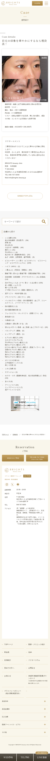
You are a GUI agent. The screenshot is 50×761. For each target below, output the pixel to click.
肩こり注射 (9, 365)
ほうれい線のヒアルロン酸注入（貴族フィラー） (23, 347)
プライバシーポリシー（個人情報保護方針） (12, 692)
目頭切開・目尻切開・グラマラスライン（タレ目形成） (26, 277)
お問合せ (31, 668)
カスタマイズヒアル (12, 340)
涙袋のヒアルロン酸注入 (14, 350)
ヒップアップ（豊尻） (13, 334)
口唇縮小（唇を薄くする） (15, 324)
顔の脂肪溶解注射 (11, 310)
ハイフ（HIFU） (11, 266)
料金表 (6, 652)
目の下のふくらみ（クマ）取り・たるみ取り (21, 283)
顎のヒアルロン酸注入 (13, 357)
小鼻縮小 (8, 320)
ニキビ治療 (9, 369)
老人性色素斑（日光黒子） (15, 240)
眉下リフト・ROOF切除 (14, 293)
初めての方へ (9, 668)
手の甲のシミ (10, 252)
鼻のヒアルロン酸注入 (13, 354)
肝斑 (6, 243)
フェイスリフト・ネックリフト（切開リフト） (22, 313)
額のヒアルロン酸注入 (13, 345)
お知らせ (7, 676)
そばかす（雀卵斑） (12, 247)
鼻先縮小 (8, 317)
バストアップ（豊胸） (13, 331)
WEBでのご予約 (13, 458)
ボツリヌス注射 (11, 360)
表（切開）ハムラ (11, 285)
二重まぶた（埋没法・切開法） (16, 270)
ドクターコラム (34, 660)
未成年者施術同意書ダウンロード (37, 679)
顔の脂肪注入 (10, 306)
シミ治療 (8, 238)
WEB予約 (37, 3)
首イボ (7, 381)
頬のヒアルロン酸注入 (13, 352)
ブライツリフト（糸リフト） (16, 297)
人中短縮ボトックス (12, 363)
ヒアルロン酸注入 (11, 338)
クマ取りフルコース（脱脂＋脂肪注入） (20, 290)
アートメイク (10, 385)
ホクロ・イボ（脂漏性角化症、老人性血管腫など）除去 (26, 376)
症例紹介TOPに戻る (25, 196)
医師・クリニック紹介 (36, 644)
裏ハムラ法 (9, 287)
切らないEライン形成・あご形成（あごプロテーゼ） (24, 327)
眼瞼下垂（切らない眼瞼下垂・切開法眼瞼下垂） (23, 273)
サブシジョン (10, 372)
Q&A (30, 652)
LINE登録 (42, 757)
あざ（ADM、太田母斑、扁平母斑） (18, 257)
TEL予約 (25, 757)
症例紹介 (15, 434)
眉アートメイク (11, 390)
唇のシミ (8, 250)
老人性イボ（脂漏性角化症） (16, 255)
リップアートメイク (12, 387)
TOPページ (5, 434)
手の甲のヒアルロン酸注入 (15, 342)
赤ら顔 (7, 245)
